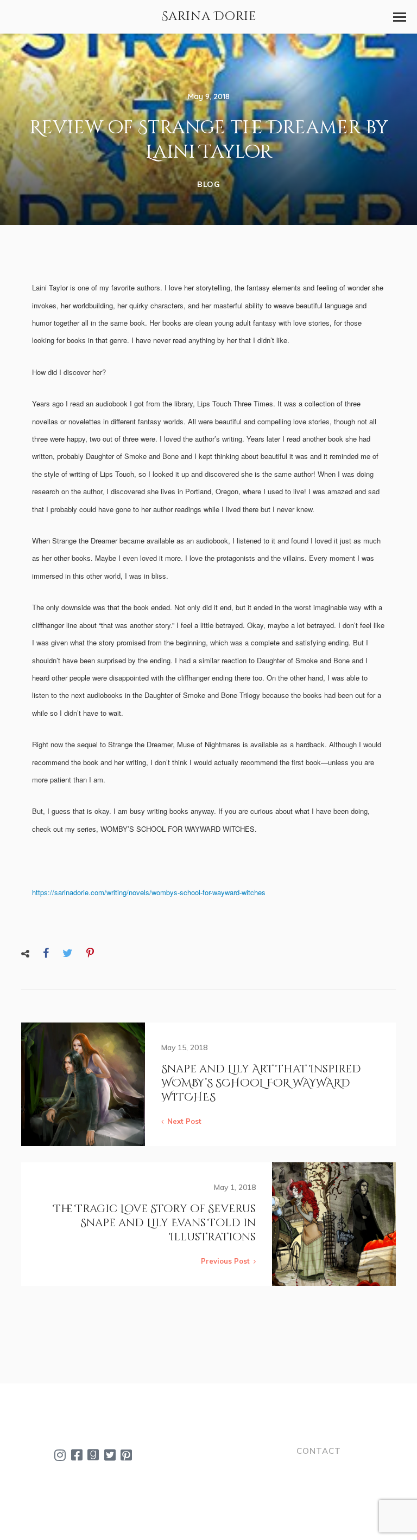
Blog (208, 184)
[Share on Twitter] (67, 953)
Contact (318, 1451)
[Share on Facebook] (46, 953)
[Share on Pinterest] (90, 953)
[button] (399, 17)
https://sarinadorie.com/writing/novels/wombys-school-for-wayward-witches (149, 892)
